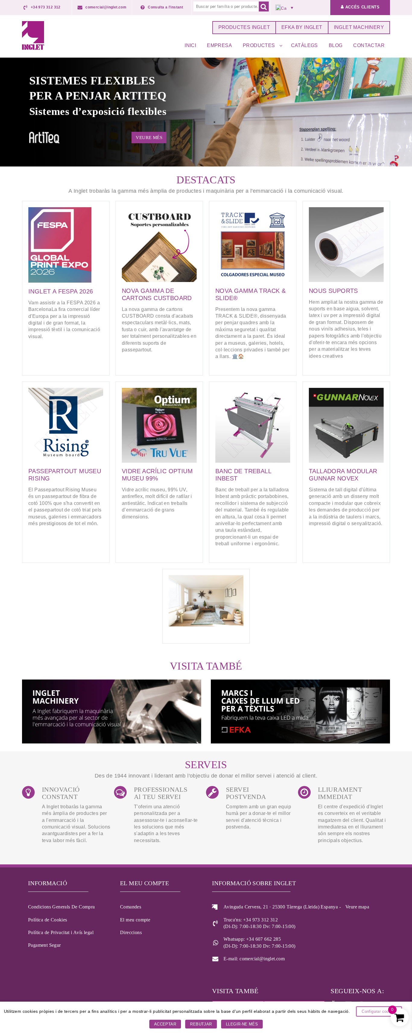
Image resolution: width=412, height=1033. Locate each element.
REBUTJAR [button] (201, 1024)
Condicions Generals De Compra (61, 906)
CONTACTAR (369, 45)
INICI (190, 45)
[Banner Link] (112, 712)
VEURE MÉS (149, 137)
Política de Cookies (47, 919)
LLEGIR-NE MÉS (242, 1024)
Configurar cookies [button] (379, 1011)
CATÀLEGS (304, 45)
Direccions (131, 932)
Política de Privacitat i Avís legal (60, 932)
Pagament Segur (44, 945)
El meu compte (135, 919)
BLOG (336, 45)
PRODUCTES (259, 45)
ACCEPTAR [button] (165, 1024)
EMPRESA (219, 45)
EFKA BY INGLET (301, 27)
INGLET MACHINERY (359, 27)
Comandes (130, 906)
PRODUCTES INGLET (244, 27)
